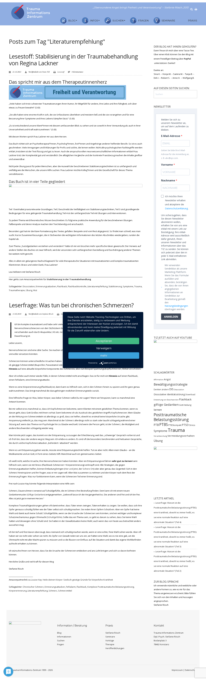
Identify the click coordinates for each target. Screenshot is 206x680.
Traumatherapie (17, 290)
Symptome (128, 286)
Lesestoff (60, 71)
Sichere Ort (88, 468)
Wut (35, 290)
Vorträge (109, 640)
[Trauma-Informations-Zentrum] (30, 11)
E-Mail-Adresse (171, 136)
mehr (103, 355)
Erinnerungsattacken (46, 286)
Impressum (177, 670)
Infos (94, 20)
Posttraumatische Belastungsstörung (171, 417)
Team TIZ (46, 71)
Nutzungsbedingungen (176, 305)
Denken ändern (161, 389)
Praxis (192, 20)
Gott (181, 404)
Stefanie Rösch (47, 314)
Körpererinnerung (18, 590)
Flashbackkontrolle (77, 286)
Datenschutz (191, 670)
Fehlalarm (71, 586)
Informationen (64, 636)
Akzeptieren (104, 340)
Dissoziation (29, 286)
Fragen (143, 20)
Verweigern (104, 348)
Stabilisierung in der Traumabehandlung (69, 279)
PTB (156, 425)
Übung (29, 290)
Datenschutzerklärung (176, 208)
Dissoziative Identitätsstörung (169, 394)
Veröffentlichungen (114, 648)
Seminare (168, 20)
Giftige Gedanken (36, 494)
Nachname (168, 180)
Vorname (167, 164)
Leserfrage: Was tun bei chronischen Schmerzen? (71, 305)
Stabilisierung (115, 286)
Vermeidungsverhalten (181, 435)
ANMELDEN (171, 316)
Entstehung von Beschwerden (166, 400)
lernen (158, 410)
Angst (167, 379)
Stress (192, 425)
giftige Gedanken (166, 404)
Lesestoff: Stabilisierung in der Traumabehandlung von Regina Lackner (73, 59)
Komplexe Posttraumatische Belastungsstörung (110, 586)
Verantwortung (160, 436)
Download (190, 394)
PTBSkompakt (174, 425)
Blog (71, 20)
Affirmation (158, 379)
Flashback (62, 286)
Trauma (138, 286)
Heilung (187, 404)
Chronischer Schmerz (33, 586)
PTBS (163, 424)
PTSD (185, 425)
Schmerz (53, 590)
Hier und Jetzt (71, 468)
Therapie (109, 644)
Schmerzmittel (65, 590)
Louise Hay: (72, 579)
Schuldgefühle (54, 517)
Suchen (118, 20)
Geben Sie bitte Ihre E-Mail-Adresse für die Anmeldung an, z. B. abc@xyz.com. (175, 154)
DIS (171, 389)
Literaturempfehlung (97, 286)
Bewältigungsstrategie (170, 384)
